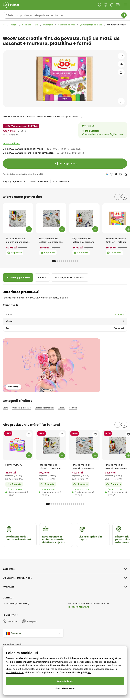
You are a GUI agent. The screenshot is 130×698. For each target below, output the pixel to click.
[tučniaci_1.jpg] (117, 445)
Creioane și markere (44, 408)
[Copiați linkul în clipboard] (121, 72)
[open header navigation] (126, 5)
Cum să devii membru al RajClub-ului (102, 134)
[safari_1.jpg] (51, 445)
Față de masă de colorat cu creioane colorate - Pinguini (83, 240)
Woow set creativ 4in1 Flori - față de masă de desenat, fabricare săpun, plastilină (116, 240)
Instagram (32, 621)
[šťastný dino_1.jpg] (84, 445)
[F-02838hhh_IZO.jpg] (17, 445)
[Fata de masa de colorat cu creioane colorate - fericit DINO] (51, 218)
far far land (42, 181)
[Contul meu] (106, 5)
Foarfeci (73, 408)
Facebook (13, 621)
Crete (5, 408)
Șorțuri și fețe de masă (14, 181)
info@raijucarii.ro (78, 606)
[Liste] (99, 5)
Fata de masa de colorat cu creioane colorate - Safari (17, 240)
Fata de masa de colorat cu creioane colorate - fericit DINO (50, 240)
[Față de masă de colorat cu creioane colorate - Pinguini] (84, 218)
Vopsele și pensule (21, 408)
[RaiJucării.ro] (4, 24)
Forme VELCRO (13, 464)
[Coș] (118, 5)
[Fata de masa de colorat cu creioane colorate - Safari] (17, 218)
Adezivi (61, 408)
